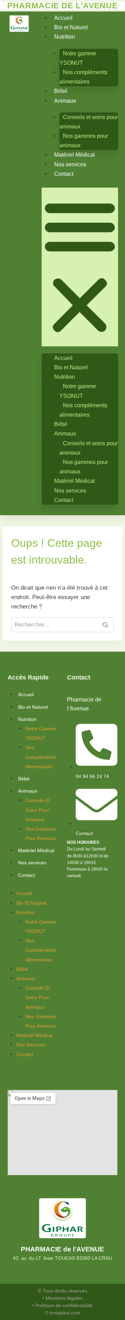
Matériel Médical (74, 155)
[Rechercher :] (62, 624)
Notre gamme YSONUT (77, 58)
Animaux (65, 101)
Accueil (63, 18)
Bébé (60, 91)
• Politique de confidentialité (62, 1305)
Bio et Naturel (71, 27)
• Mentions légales (62, 1298)
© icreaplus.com (62, 1312)
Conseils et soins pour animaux (88, 121)
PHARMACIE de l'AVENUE (62, 1249)
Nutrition (64, 37)
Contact (63, 174)
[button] (80, 267)
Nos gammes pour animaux (83, 140)
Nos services (70, 164)
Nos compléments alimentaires (83, 77)
